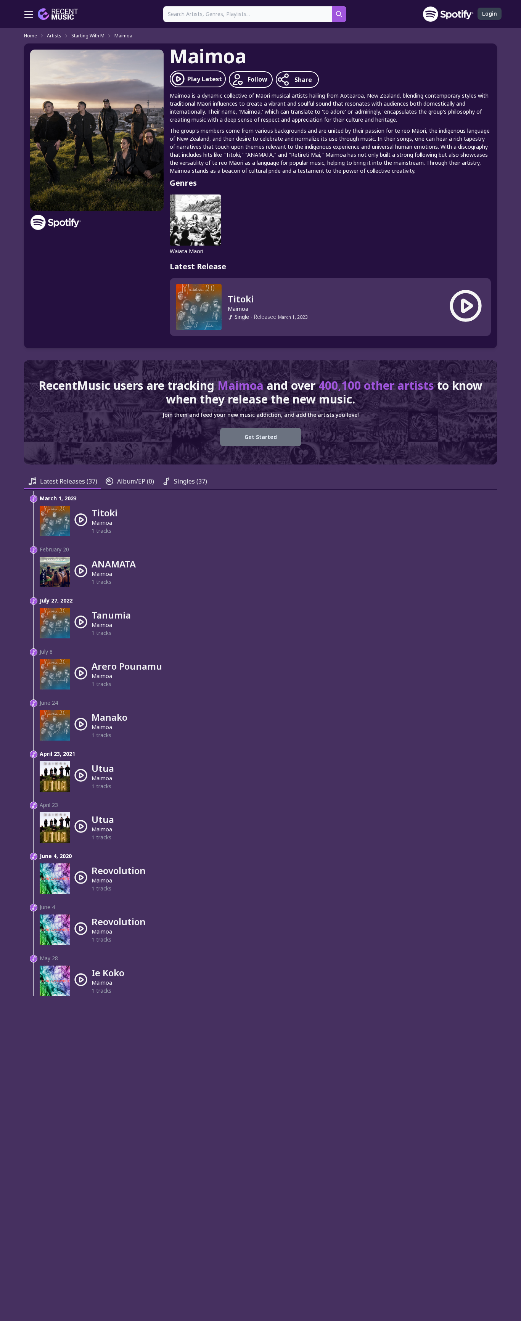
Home (30, 36)
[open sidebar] (28, 14)
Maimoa (123, 36)
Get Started (260, 436)
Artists (54, 36)
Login (489, 13)
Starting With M (88, 36)
